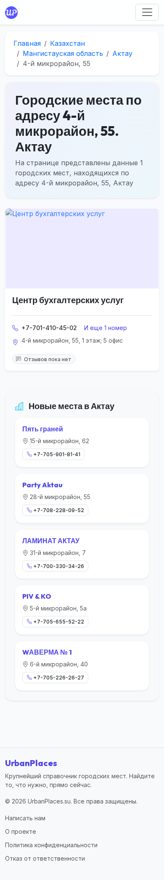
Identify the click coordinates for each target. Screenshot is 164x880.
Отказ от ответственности (45, 858)
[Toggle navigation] (147, 12)
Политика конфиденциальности (51, 844)
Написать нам (25, 818)
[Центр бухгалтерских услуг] (82, 248)
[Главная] (13, 12)
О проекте (20, 831)
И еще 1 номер (105, 327)
